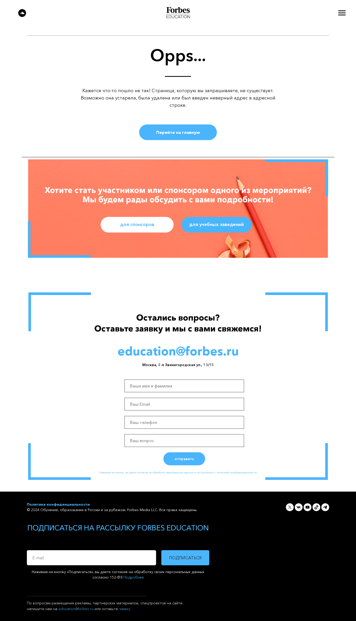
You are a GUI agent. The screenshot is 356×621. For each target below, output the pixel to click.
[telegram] (325, 507)
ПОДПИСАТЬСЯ (185, 557)
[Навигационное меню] (342, 13)
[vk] (299, 507)
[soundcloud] (22, 15)
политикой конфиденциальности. (237, 472)
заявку (125, 608)
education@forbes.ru (76, 608)
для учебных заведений (216, 224)
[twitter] (290, 507)
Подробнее (134, 577)
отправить (184, 458)
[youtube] (307, 507)
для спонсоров (137, 224)
